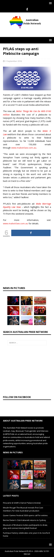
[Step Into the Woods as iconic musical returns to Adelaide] (13, 320)
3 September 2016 (13, 61)
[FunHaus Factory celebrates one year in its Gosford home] (40, 310)
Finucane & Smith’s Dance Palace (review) (21, 502)
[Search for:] (27, 342)
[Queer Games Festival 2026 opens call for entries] (40, 300)
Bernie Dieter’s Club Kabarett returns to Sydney (24, 520)
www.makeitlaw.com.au (23, 147)
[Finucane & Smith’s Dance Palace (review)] (13, 300)
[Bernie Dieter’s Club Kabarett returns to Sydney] (13, 310)
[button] (49, 3)
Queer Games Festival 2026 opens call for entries (25, 515)
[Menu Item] (27, 9)
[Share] (31, 233)
